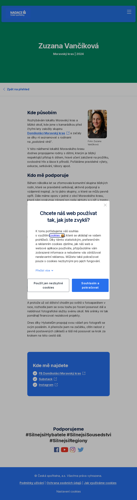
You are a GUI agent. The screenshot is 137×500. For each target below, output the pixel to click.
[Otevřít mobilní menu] (129, 12)
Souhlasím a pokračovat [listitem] (90, 285)
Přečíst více (43, 270)
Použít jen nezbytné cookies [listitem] (48, 285)
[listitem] (105, 205)
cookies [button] (55, 235)
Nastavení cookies (68, 491)
